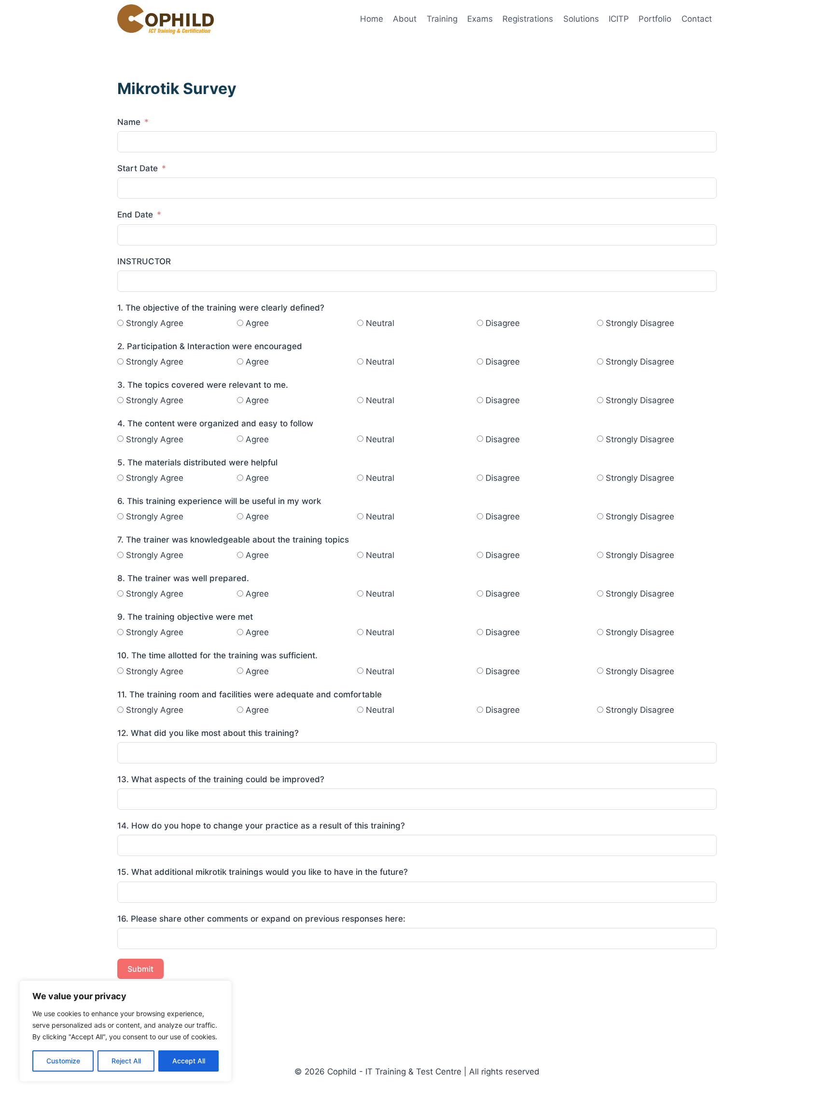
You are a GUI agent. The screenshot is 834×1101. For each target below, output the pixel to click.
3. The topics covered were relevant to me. (202, 385)
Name (128, 122)
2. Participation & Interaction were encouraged (209, 346)
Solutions (581, 19)
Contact (696, 19)
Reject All (126, 1061)
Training (442, 19)
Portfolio (655, 19)
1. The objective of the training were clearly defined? (220, 308)
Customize (63, 1061)
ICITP (619, 19)
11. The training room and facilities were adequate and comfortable (249, 694)
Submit (140, 969)
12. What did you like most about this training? (208, 733)
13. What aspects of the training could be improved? (220, 779)
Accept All (188, 1061)
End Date (135, 214)
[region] (125, 1031)
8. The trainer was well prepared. (183, 578)
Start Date (137, 168)
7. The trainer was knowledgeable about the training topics (233, 539)
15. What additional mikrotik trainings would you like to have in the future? (262, 872)
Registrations (527, 19)
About (405, 19)
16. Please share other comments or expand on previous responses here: (261, 919)
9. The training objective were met (185, 617)
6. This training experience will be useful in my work (219, 501)
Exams (480, 19)
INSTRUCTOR (144, 261)
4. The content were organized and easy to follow (215, 423)
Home (371, 19)
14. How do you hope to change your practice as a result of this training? (261, 825)
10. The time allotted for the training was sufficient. (217, 655)
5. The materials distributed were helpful (197, 462)
